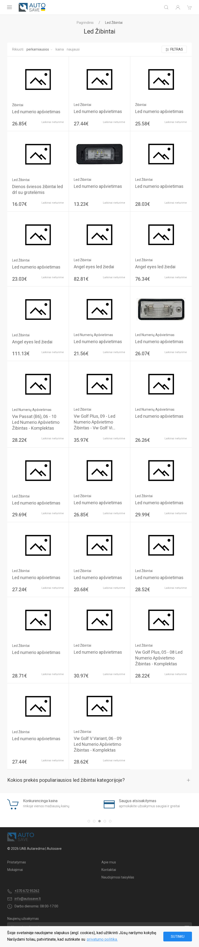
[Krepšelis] (189, 7)
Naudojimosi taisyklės (117, 877)
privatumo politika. (102, 939)
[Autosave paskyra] (178, 7)
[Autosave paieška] (166, 7)
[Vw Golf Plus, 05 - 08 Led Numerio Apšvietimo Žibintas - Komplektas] (161, 620)
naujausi (73, 49)
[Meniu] (9, 7)
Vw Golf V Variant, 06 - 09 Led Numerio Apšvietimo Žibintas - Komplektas (98, 744)
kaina (60, 49)
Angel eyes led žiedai (94, 266)
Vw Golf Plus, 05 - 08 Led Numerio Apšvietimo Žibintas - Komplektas (158, 658)
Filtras (176, 49)
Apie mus (108, 862)
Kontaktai (108, 870)
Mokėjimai (15, 870)
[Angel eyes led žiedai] (99, 235)
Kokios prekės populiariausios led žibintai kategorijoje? (66, 780)
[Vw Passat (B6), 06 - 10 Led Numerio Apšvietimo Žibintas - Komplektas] (38, 384)
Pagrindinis (85, 23)
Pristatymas (16, 862)
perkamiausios (37, 49)
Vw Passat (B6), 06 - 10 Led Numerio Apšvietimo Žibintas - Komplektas (35, 422)
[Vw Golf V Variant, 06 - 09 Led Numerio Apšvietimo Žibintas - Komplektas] (99, 706)
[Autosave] (32, 7)
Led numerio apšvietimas (36, 111)
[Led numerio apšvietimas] (38, 79)
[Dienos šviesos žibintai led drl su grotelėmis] (38, 154)
